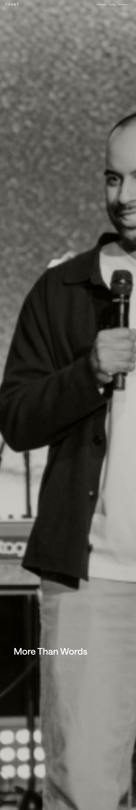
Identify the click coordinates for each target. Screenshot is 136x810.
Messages (101, 4)
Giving (112, 4)
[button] (123, 4)
